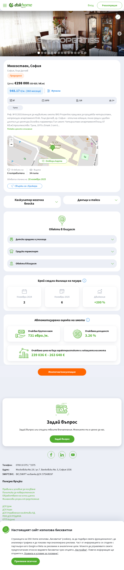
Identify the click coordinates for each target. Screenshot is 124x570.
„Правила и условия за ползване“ (40, 553)
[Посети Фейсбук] (51, 454)
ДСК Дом (6, 506)
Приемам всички (25, 561)
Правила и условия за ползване (18, 489)
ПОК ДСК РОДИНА (11, 516)
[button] (119, 33)
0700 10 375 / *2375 (25, 465)
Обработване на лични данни (18, 496)
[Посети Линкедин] (62, 454)
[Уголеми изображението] (118, 17)
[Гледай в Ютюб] (73, 454)
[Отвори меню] (5, 5)
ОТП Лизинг (8, 519)
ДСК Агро (7, 510)
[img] (84, 280)
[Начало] (20, 5)
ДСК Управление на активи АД (18, 513)
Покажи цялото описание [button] (19, 129)
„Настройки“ (80, 549)
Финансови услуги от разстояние (20, 499)
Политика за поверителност (18, 492)
